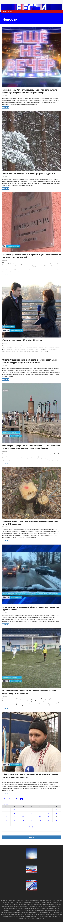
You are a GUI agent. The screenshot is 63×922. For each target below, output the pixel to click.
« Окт (29, 827)
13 (56, 813)
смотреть (6, 107)
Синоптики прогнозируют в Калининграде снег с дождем (29, 173)
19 (48, 817)
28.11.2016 (5, 95)
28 (6, 824)
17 (31, 817)
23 (23, 820)
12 (48, 813)
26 (48, 820)
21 (6, 820)
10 (31, 813)
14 (6, 817)
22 (14, 820)
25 (40, 820)
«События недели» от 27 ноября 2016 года (22, 340)
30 (23, 824)
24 (31, 820)
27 (56, 820)
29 (14, 824)
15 (14, 817)
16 (23, 817)
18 (40, 817)
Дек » (33, 827)
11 (40, 813)
